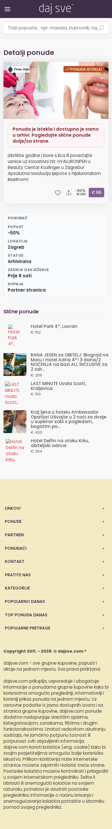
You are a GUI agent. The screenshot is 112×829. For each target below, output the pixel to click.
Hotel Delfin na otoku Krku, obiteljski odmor (60, 443)
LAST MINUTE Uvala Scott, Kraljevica (58, 386)
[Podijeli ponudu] (68, 193)
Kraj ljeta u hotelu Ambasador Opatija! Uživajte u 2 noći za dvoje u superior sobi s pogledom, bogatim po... (68, 419)
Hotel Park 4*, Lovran (54, 326)
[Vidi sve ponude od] (19, 69)
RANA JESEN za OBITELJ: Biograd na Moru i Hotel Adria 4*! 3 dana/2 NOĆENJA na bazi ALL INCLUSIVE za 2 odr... (70, 362)
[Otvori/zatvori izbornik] (6, 5)
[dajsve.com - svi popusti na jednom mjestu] (55, 7)
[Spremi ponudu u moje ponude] (57, 193)
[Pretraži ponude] (101, 28)
